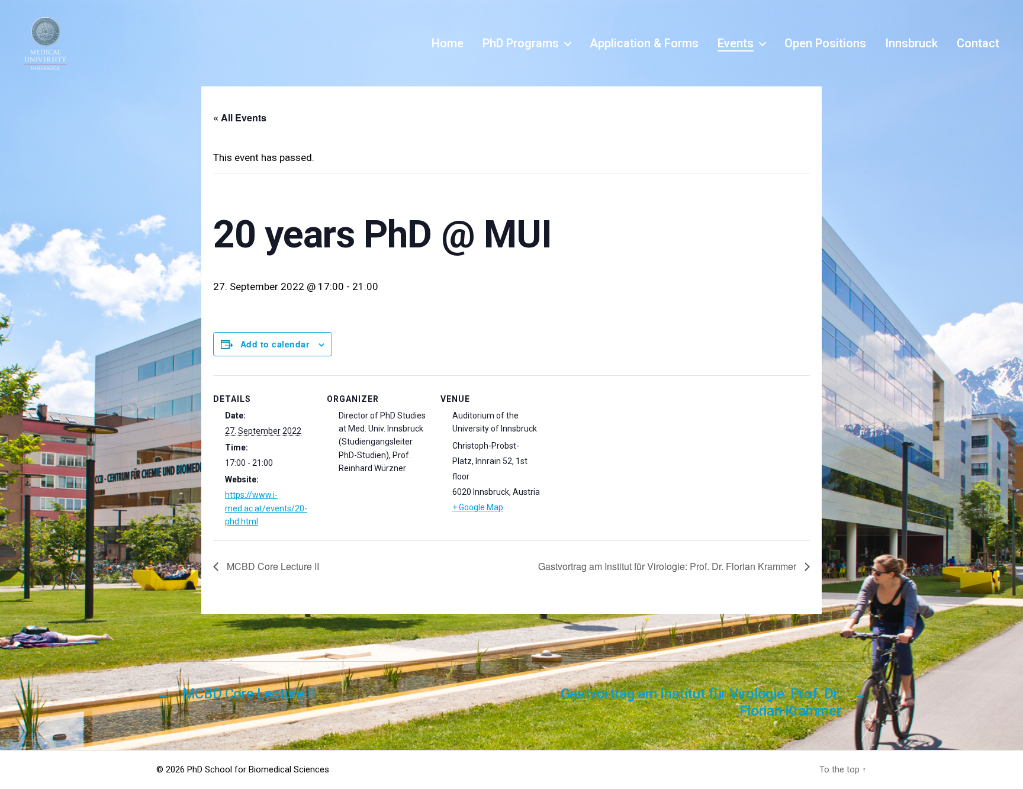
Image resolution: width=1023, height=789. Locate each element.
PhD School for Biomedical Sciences (258, 769)
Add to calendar (274, 344)
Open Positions (825, 43)
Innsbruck (911, 43)
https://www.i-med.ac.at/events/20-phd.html (266, 508)
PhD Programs (520, 43)
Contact (978, 43)
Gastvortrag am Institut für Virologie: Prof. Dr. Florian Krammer (668, 566)
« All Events (239, 117)
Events (736, 43)
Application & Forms (644, 43)
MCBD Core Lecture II (271, 566)
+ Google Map (477, 507)
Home (448, 43)
